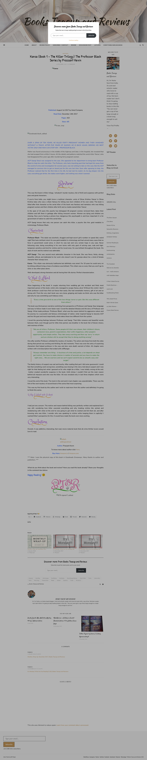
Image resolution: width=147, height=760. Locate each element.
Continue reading (73, 40)
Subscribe (91, 35)
